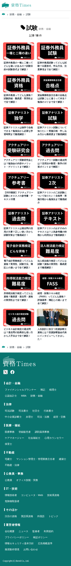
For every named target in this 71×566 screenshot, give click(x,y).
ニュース (23, 531)
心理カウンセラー (54, 437)
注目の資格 (11, 516)
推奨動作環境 (12, 549)
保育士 (8, 444)
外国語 (40, 516)
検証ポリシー (40, 537)
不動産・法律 (12, 465)
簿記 (42, 389)
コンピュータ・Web (32, 495)
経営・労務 (59, 416)
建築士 (62, 459)
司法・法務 (43, 416)
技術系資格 (53, 495)
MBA (23, 395)
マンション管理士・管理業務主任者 (35, 459)
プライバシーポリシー (17, 537)
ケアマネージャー (14, 437)
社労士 (36, 410)
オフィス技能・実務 (27, 480)
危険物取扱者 (12, 501)
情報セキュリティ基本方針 (19, 543)
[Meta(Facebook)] (12, 372)
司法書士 (23, 410)
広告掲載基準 (45, 543)
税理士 (53, 389)
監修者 (36, 531)
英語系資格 (27, 516)
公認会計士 (11, 395)
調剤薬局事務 (42, 431)
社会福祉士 (34, 437)
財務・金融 (16, 14)
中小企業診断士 (13, 416)
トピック (53, 516)
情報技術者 (11, 495)
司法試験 (9, 410)
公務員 (8, 480)
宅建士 (8, 459)
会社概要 (9, 531)
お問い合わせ (30, 549)
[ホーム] (3, 14)
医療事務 (9, 431)
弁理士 (29, 416)
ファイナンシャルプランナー (20, 389)
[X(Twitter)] (5, 372)
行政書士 (48, 410)
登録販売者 (25, 431)
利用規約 (48, 531)
